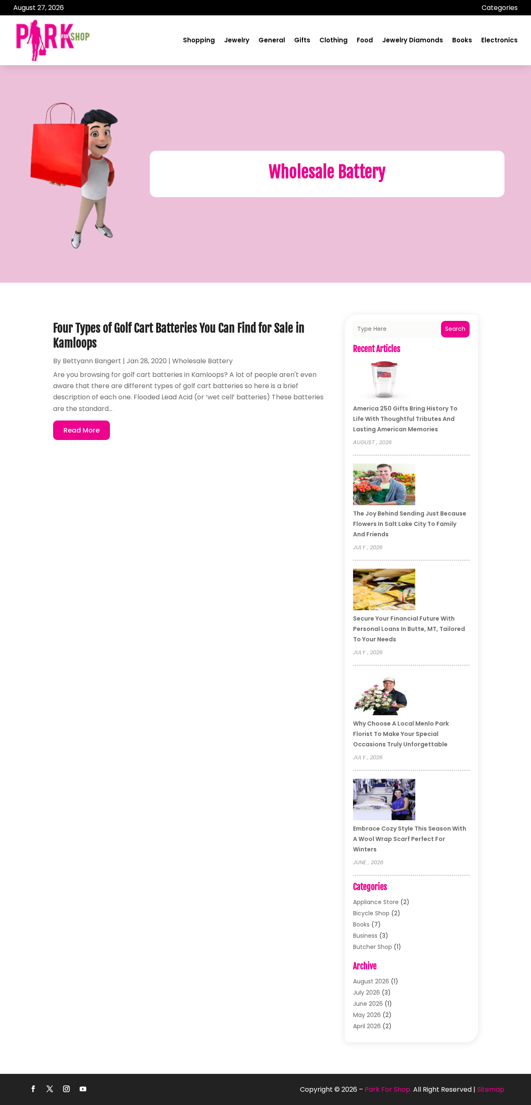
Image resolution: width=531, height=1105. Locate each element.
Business (365, 935)
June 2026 (368, 1004)
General (271, 40)
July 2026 (366, 992)
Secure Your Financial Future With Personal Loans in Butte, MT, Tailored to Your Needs (409, 628)
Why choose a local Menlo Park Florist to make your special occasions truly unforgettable (401, 733)
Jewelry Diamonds (412, 40)
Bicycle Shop (371, 913)
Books (462, 40)
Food (365, 40)
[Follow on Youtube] (83, 1088)
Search (455, 329)
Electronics (499, 40)
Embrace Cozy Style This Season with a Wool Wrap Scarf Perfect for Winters (409, 838)
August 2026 (371, 981)
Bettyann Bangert (92, 361)
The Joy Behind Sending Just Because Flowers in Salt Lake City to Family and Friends (409, 523)
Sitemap (490, 1089)
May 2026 (367, 1015)
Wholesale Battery (202, 361)
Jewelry (236, 40)
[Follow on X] (49, 1088)
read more (81, 430)
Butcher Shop (372, 947)
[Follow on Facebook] (33, 1088)
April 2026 (367, 1026)
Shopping (199, 40)
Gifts (302, 40)
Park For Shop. (388, 1089)
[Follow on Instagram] (66, 1088)
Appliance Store (376, 902)
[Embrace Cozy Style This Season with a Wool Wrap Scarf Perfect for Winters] (384, 801)
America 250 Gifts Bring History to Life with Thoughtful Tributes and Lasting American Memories (405, 418)
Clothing (333, 40)
